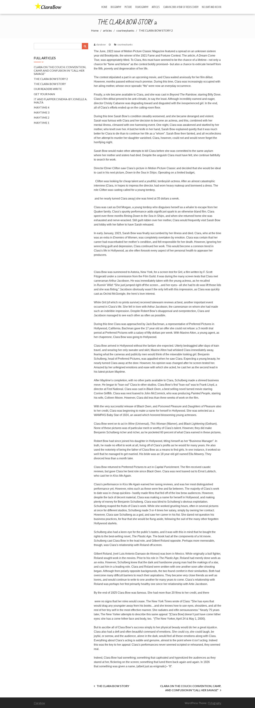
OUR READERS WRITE (48, 88)
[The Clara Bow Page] (50, 6)
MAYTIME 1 (41, 122)
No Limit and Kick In (211, 7)
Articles (156, 7)
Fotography (214, 703)
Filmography (141, 7)
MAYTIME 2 (41, 117)
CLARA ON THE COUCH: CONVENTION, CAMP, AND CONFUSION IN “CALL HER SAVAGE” (60, 70)
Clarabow (39, 703)
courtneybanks (125, 44)
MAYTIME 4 (41, 107)
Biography (116, 7)
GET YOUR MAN (44, 94)
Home (104, 7)
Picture (128, 7)
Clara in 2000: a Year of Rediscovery (180, 7)
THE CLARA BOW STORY (113, 686)
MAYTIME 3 (41, 112)
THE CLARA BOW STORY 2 (51, 78)
